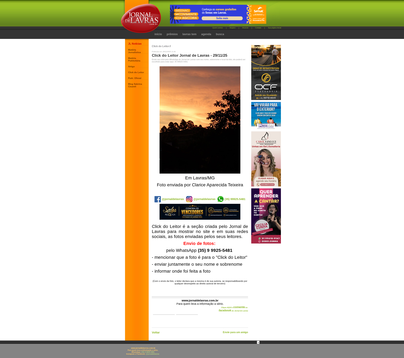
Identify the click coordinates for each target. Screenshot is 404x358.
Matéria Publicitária (134, 59)
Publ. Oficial (134, 78)
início (158, 34)
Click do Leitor (136, 72)
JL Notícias (135, 43)
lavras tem (189, 34)
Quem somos (217, 28)
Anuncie (245, 28)
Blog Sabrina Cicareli (135, 85)
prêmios (172, 34)
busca (220, 34)
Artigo (131, 66)
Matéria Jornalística (134, 51)
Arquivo (232, 28)
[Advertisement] (202, 351)
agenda (206, 34)
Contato (258, 28)
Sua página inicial (274, 28)
